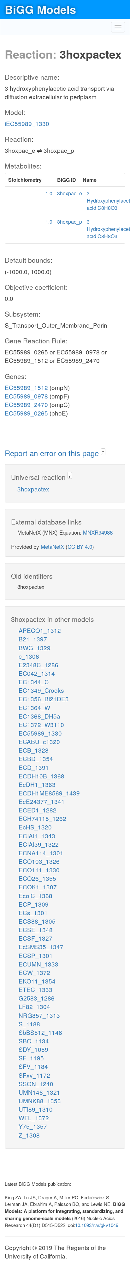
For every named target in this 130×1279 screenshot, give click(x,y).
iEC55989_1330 (27, 123)
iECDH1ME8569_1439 (48, 793)
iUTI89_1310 (35, 1109)
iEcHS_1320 (34, 827)
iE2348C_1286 (37, 664)
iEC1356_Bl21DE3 (43, 698)
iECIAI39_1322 (38, 844)
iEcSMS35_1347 (40, 946)
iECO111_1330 (38, 869)
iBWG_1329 (33, 647)
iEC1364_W (33, 707)
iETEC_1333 (34, 989)
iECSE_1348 (35, 929)
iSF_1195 (30, 1057)
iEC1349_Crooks (40, 690)
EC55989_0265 (26, 413)
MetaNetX (52, 546)
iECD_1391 (33, 767)
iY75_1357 (32, 1126)
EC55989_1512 (26, 387)
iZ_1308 (28, 1135)
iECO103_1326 (38, 861)
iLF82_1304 (33, 1006)
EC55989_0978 (26, 396)
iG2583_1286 (36, 998)
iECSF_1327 (34, 938)
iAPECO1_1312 (39, 630)
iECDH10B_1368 (40, 775)
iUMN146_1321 (38, 1092)
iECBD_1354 (35, 758)
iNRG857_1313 (38, 1015)
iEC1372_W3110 (40, 724)
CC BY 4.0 (80, 546)
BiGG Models (40, 9)
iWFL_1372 (33, 1117)
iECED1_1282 (36, 810)
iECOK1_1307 (37, 886)
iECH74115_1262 (41, 818)
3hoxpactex (33, 489)
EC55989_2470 (26, 404)
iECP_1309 (33, 904)
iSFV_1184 (32, 1066)
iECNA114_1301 (40, 852)
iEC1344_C (33, 681)
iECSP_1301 (35, 955)
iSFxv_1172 (33, 1075)
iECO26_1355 (36, 878)
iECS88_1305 (36, 921)
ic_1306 (28, 656)
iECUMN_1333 (37, 964)
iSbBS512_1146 (39, 1032)
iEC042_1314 (36, 673)
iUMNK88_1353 (39, 1100)
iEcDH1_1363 (36, 784)
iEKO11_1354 (36, 981)
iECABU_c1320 (38, 741)
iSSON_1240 (35, 1083)
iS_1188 (28, 1023)
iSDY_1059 (32, 1049)
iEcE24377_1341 (41, 801)
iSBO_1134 (33, 1040)
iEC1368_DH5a (38, 716)
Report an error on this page (53, 452)
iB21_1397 (32, 638)
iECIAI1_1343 (36, 835)
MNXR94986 (98, 532)
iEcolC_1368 (34, 895)
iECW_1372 (33, 972)
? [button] (103, 452)
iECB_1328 (33, 750)
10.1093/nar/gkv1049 (96, 1225)
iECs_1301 (32, 912)
